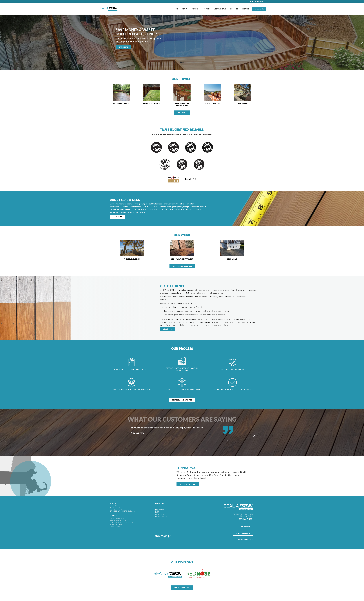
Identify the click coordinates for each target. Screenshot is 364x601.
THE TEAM (113, 505)
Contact (245, 9)
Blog (157, 513)
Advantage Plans (117, 524)
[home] (108, 9)
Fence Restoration (118, 520)
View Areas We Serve (187, 484)
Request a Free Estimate (182, 400)
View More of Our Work (182, 266)
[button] (195, 9)
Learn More (123, 47)
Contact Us (160, 515)
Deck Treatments (117, 518)
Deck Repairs (115, 526)
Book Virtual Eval (258, 9)
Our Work (206, 9)
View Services (182, 112)
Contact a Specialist (182, 587)
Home (175, 9)
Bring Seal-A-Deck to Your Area (122, 511)
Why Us (184, 9)
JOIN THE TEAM (115, 507)
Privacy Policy (161, 517)
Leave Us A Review (243, 533)
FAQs (157, 511)
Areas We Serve (220, 9)
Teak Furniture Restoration (121, 522)
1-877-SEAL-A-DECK (258, 1)
